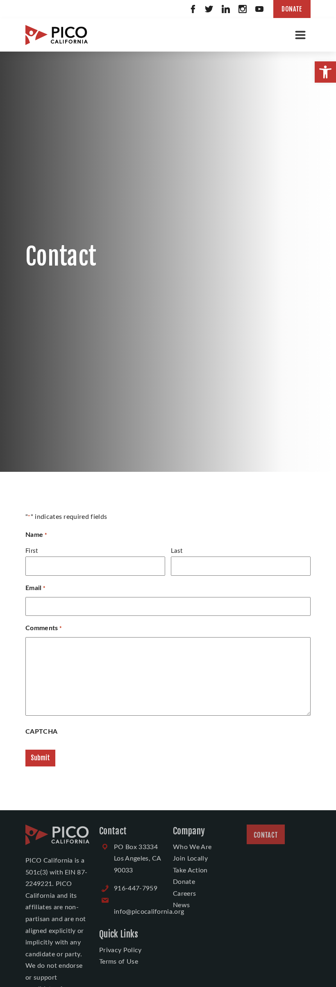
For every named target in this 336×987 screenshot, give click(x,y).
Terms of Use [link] (118, 961)
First (31, 551)
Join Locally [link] (190, 858)
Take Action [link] (190, 870)
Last (176, 551)
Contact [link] (266, 835)
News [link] (181, 905)
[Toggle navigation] (300, 35)
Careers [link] (184, 893)
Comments (43, 628)
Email (35, 588)
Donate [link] (292, 9)
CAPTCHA (41, 731)
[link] (325, 72)
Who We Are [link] (192, 847)
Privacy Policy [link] (120, 950)
